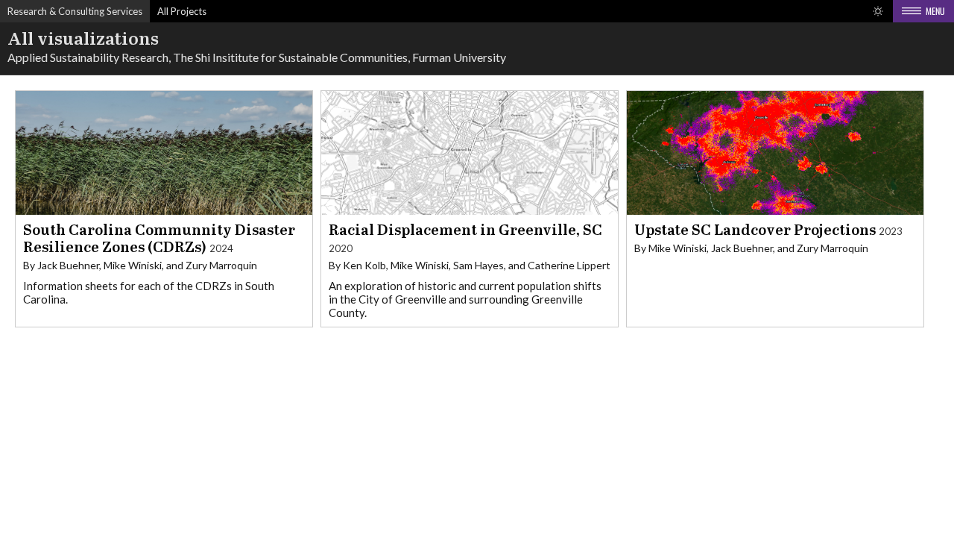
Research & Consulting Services (74, 11)
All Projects (181, 11)
